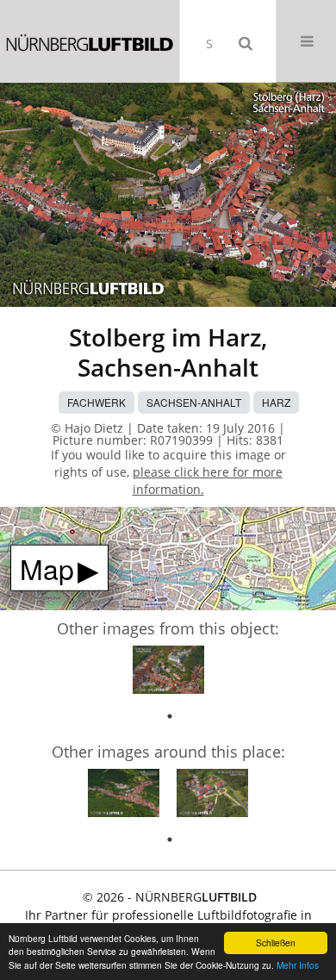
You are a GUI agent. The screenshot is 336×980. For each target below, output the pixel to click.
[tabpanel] (168, 672)
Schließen (276, 942)
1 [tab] (169, 716)
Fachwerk (96, 402)
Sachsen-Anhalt (193, 402)
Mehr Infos (298, 964)
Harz (276, 402)
